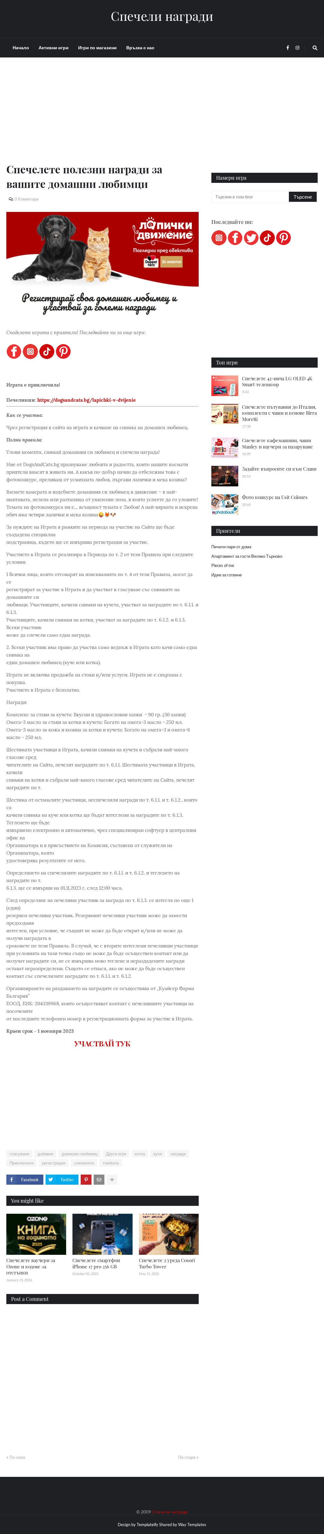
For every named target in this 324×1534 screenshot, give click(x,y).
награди (178, 1153)
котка (140, 1153)
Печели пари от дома (231, 546)
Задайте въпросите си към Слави (279, 469)
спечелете (84, 1162)
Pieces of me (222, 565)
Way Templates (192, 1524)
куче (157, 1153)
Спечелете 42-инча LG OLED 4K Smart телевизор (277, 381)
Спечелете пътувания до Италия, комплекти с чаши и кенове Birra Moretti (279, 413)
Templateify (147, 1524)
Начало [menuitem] (21, 47)
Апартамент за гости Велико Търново (246, 556)
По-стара (187, 1457)
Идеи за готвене (226, 574)
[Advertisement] (102, 117)
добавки (45, 1153)
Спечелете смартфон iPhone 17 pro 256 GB (96, 1263)
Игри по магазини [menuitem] (97, 47)
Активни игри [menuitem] (54, 47)
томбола (111, 1162)
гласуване (19, 1153)
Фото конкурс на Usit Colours (275, 497)
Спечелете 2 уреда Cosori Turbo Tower (167, 1263)
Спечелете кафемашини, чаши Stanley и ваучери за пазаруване (277, 443)
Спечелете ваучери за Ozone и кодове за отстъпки (30, 1266)
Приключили (21, 1162)
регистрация (53, 1162)
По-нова (17, 1457)
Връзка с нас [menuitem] (140, 47)
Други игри (116, 1153)
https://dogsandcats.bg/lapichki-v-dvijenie (86, 400)
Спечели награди (162, 15)
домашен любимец (79, 1153)
